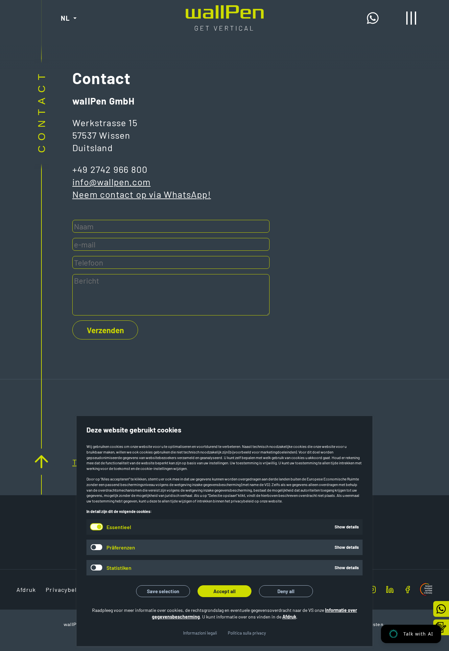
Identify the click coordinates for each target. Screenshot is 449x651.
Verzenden (105, 330)
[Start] (225, 10)
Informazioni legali (200, 633)
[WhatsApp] (374, 18)
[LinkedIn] (386, 589)
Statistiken (118, 568)
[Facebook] (402, 589)
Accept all (224, 591)
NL (65, 18)
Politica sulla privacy (247, 633)
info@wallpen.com (111, 181)
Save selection (163, 591)
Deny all (286, 591)
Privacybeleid (66, 589)
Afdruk (289, 616)
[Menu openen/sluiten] (411, 18)
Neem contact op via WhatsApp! (141, 194)
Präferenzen (120, 547)
